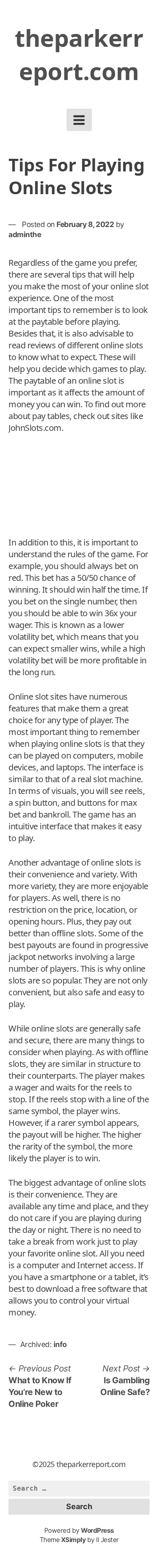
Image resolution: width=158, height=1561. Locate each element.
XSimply (73, 1540)
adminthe (24, 234)
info (60, 1344)
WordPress (97, 1530)
